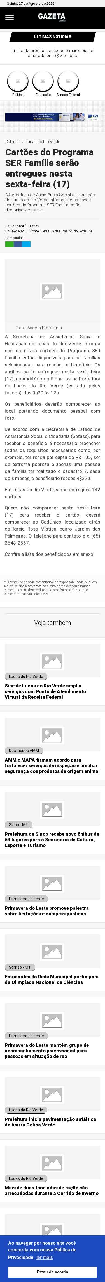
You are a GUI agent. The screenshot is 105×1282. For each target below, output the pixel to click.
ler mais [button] (44, 1257)
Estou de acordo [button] (52, 1272)
